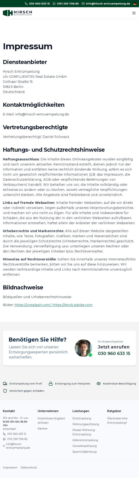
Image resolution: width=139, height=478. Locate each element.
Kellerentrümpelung (85, 440)
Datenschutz (28, 467)
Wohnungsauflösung (85, 424)
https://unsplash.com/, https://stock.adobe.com (54, 305)
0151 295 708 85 (17, 439)
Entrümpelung (81, 418)
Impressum (10, 467)
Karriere (42, 428)
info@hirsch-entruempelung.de (18, 445)
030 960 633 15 (114, 353)
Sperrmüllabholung (84, 451)
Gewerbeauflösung (84, 446)
